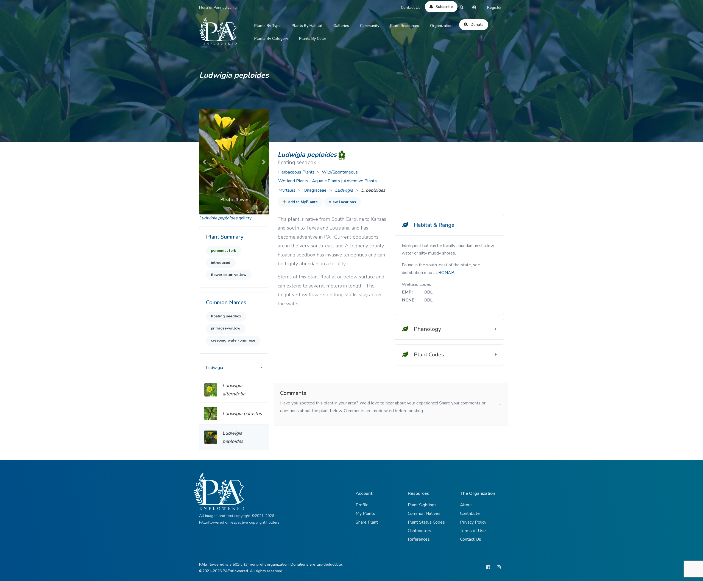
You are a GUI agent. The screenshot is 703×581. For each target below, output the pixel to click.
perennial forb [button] (223, 250)
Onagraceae (316, 190)
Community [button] (369, 25)
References (419, 539)
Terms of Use (473, 531)
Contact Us (410, 7)
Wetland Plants (293, 181)
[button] (204, 161)
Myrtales (286, 190)
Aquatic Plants (326, 181)
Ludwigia (344, 190)
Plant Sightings (422, 505)
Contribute (470, 513)
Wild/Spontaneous (340, 172)
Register (494, 7)
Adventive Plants (360, 181)
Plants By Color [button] (312, 38)
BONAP (446, 273)
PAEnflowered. (236, 571)
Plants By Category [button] (271, 38)
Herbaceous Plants (296, 172)
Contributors (419, 531)
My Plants (365, 513)
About (466, 505)
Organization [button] (441, 25)
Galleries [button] (341, 25)
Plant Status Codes (426, 522)
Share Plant (367, 522)
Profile (362, 505)
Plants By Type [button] (267, 25)
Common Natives (424, 513)
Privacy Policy (473, 522)
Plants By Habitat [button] (307, 25)
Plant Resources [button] (404, 25)
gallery (225, 218)
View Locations (342, 202)
